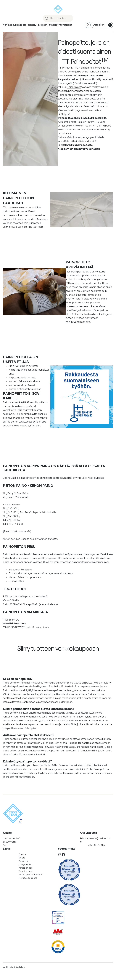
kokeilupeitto (96, 477)
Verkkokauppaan (58, 657)
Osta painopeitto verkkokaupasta (84, 155)
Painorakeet (74, 86)
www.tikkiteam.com (14, 623)
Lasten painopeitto (92, 129)
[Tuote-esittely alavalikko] (37, 25)
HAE (69, 18)
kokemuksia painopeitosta (77, 144)
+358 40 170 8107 (96, 845)
